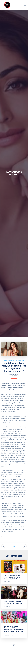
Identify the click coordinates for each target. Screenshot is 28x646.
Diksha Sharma (15, 374)
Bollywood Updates (9, 360)
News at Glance (20, 360)
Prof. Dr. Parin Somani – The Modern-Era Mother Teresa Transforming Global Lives (12, 577)
